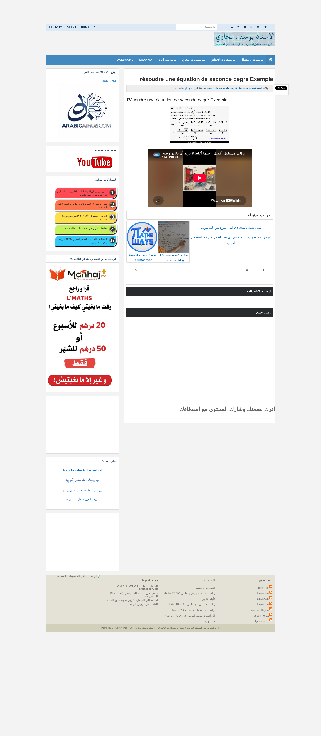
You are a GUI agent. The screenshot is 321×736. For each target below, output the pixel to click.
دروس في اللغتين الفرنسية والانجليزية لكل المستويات (133, 595)
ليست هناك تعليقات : (186, 88)
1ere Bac (263, 587)
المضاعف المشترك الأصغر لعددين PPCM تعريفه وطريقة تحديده (83, 241)
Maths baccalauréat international (82, 470)
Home (85, 26)
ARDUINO (145, 59)
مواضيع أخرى (166, 59)
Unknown (263, 593)
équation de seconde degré (221, 88)
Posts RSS (107, 627)
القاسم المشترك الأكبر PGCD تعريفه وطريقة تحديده (84, 217)
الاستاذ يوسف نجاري (145, 627)
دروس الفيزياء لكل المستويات (82, 499)
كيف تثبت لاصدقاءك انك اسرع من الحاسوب (231, 228)
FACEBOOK (124, 59)
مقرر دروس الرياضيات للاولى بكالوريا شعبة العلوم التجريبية (82, 205)
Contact (55, 26)
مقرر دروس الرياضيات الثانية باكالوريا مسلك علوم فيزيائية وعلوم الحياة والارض (82, 193)
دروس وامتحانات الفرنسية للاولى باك (82, 490)
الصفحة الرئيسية (205, 587)
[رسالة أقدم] (136, 269)
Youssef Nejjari (259, 610)
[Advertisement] (209, 12)
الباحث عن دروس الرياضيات (141, 604)
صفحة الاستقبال (251, 59)
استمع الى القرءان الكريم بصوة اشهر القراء (132, 600)
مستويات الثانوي (192, 59)
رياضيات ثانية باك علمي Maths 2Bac (193, 610)
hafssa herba (261, 615)
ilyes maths (262, 621)
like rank (61, 576)
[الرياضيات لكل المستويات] (83, 576)
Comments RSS (124, 627)
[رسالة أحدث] (263, 269)
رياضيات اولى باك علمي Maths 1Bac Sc (191, 604)
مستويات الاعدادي (222, 59)
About (71, 26)
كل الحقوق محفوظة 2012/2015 (173, 627)
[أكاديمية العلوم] (82, 480)
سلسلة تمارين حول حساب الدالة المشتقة (86, 228)
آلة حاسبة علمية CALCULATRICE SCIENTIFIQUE (137, 588)
